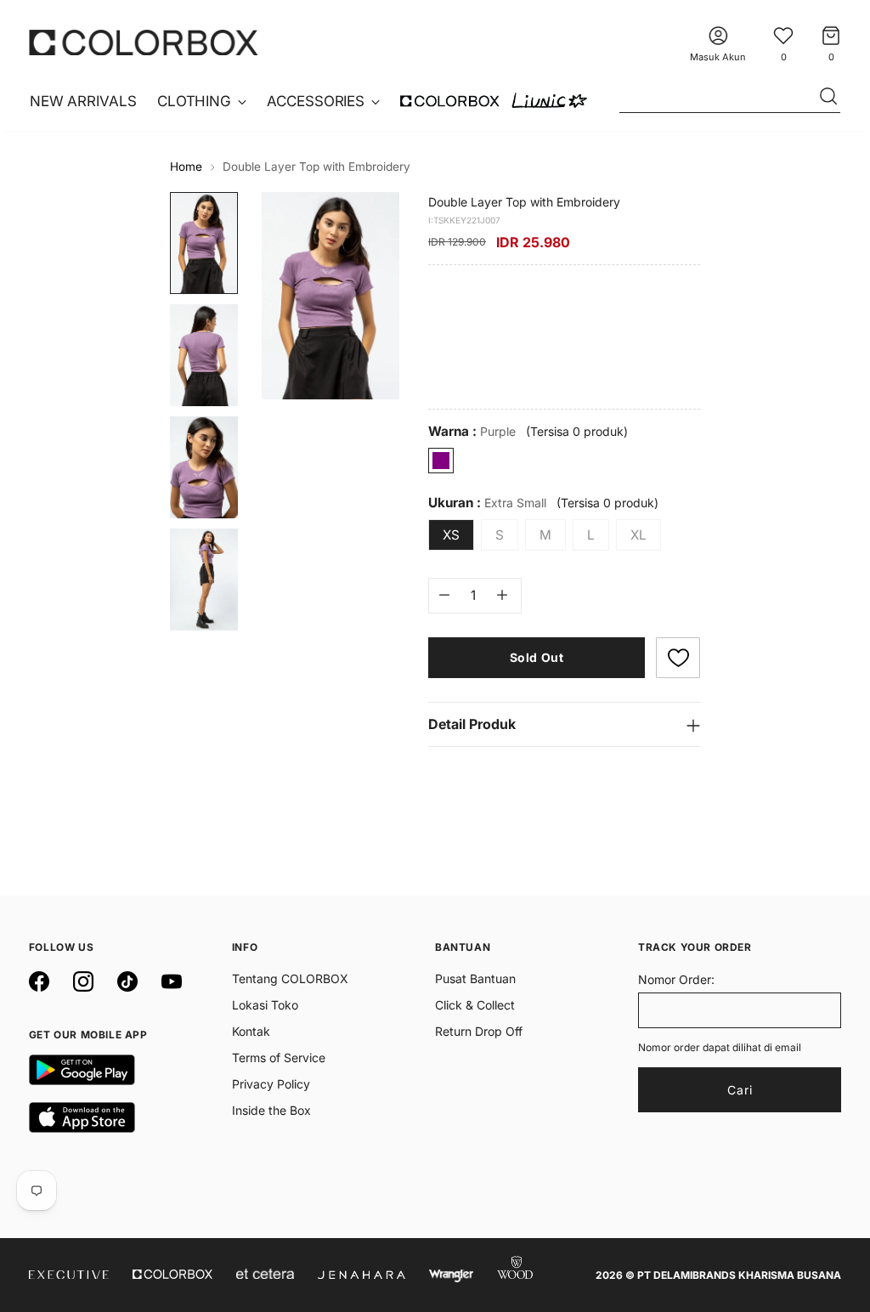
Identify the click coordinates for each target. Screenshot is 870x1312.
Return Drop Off (479, 1031)
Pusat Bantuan (475, 978)
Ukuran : (487, 503)
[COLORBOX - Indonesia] (143, 42)
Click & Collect (475, 1005)
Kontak (251, 1031)
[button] (678, 657)
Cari (740, 1090)
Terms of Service (278, 1057)
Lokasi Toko (265, 1005)
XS (451, 535)
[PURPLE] (441, 460)
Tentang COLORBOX (290, 978)
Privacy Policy (271, 1084)
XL (638, 535)
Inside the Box (271, 1110)
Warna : (472, 431)
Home (186, 166)
